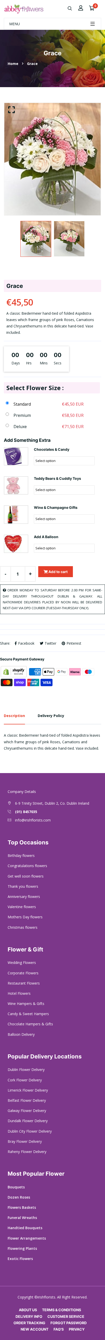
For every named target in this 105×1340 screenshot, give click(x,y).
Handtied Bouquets (25, 1227)
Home (13, 63)
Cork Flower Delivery (25, 1080)
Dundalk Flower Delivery (28, 1120)
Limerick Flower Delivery (28, 1090)
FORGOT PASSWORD (68, 1323)
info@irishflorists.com (33, 820)
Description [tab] (14, 715)
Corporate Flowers (23, 973)
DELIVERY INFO (29, 1316)
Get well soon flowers (26, 876)
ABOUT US (28, 1310)
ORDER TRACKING (29, 1323)
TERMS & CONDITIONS (61, 1310)
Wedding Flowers (22, 962)
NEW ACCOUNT (34, 1329)
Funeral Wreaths (22, 1217)
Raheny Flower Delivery (27, 1151)
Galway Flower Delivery (27, 1110)
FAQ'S (59, 1329)
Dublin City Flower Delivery (30, 1131)
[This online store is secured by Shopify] (14, 671)
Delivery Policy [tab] (51, 715)
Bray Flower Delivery (25, 1141)
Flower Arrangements (27, 1238)
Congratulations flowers (27, 865)
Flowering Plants (22, 1248)
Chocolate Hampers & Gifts (30, 1023)
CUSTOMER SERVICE (65, 1316)
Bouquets (16, 1187)
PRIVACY (77, 1329)
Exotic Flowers (20, 1258)
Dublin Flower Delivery (26, 1069)
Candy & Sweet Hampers (28, 1013)
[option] (52, 159)
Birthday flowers (21, 855)
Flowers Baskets (22, 1207)
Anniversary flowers (24, 896)
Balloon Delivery (21, 1034)
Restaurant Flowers (24, 983)
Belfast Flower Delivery (27, 1100)
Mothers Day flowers (25, 916)
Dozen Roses (19, 1197)
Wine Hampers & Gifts (26, 1003)
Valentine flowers (22, 906)
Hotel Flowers (19, 993)
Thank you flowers (23, 886)
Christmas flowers (22, 927)
